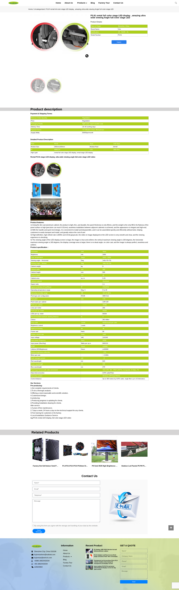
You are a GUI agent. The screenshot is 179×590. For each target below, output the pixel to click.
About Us (69, 3)
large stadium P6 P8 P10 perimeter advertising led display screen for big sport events (105, 568)
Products (81, 3)
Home (58, 3)
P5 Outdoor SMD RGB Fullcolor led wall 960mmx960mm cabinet (105, 550)
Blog (93, 3)
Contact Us (118, 3)
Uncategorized (39, 9)
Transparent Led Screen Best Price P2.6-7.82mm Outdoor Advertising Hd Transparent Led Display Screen (106, 562)
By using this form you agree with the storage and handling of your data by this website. (66, 526)
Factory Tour (104, 3)
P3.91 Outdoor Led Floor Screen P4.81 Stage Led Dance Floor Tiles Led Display (106, 555)
